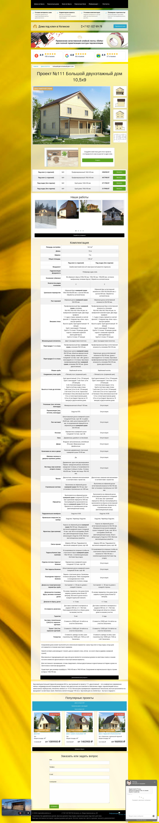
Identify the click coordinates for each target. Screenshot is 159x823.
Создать (97, 160)
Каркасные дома (53, 4)
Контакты (106, 4)
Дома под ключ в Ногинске (53, 26)
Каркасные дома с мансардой (79, 706)
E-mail (51, 774)
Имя (50, 759)
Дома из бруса (39, 4)
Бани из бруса (67, 4)
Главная (35, 66)
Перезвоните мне (120, 26)
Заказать (119, 172)
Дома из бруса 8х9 (79, 703)
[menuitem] (39, 4)
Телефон (51, 767)
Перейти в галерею (79, 235)
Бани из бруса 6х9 (79, 709)
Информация (93, 4)
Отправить (54, 806)
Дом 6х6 (37, 734)
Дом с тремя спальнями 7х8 (76, 734)
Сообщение (52, 781)
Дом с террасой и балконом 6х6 (110, 734)
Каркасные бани (80, 4)
